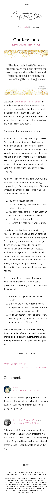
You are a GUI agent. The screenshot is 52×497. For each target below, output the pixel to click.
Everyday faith (19, 45)
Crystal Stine (26, 16)
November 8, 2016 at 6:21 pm (26, 390)
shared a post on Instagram (28, 102)
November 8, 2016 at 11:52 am (26, 423)
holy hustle (34, 45)
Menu (27, 4)
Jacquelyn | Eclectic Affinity (25, 420)
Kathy (15, 387)
